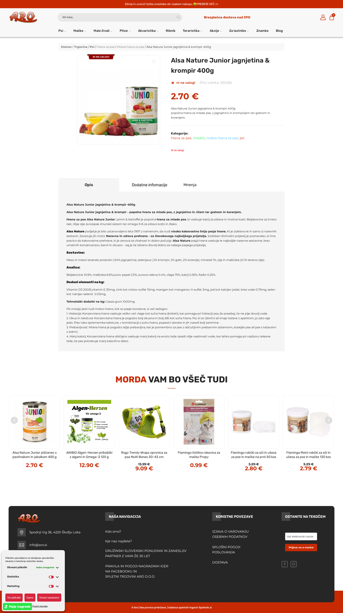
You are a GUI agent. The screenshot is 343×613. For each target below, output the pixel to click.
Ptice (124, 31)
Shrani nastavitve (49, 597)
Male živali (102, 31)
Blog (279, 31)
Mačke (78, 31)
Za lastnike (237, 31)
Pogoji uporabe (40, 606)
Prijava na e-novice (301, 547)
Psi (60, 31)
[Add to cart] (42, 457)
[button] (154, 61)
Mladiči (199, 138)
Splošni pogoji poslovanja (226, 549)
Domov (66, 47)
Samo (29, 597)
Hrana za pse (106, 47)
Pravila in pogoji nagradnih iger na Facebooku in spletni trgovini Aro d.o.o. (137, 571)
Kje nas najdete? (118, 541)
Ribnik (170, 31)
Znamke (262, 31)
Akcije (214, 31)
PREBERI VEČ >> (207, 4)
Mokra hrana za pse (130, 47)
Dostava (220, 562)
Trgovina (80, 47)
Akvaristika (147, 31)
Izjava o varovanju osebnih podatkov (230, 534)
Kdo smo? (113, 532)
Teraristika (191, 31)
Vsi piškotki (14, 597)
